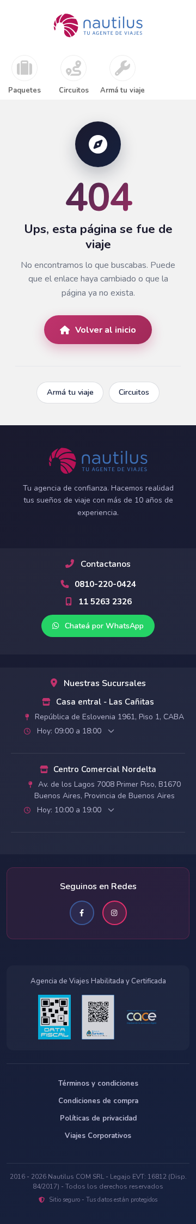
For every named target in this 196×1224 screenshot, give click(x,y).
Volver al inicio (105, 330)
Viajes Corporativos (98, 1136)
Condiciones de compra (98, 1101)
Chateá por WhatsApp (103, 626)
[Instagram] (114, 913)
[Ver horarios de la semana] (111, 731)
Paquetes (24, 91)
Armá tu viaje (122, 91)
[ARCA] (54, 1017)
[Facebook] (82, 913)
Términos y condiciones (98, 1083)
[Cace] (141, 1017)
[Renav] (98, 1017)
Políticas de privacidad (98, 1118)
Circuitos (74, 91)
